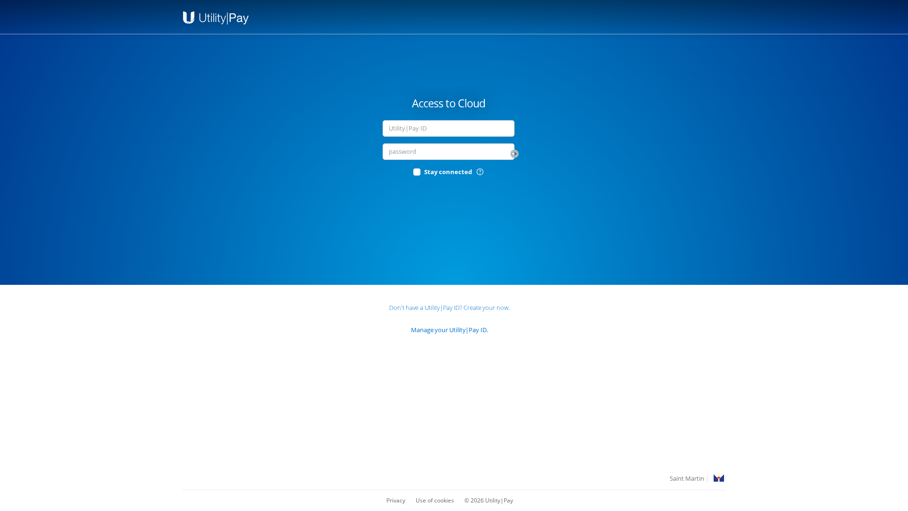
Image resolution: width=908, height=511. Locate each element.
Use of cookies (435, 500)
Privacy (395, 500)
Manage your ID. (449, 330)
